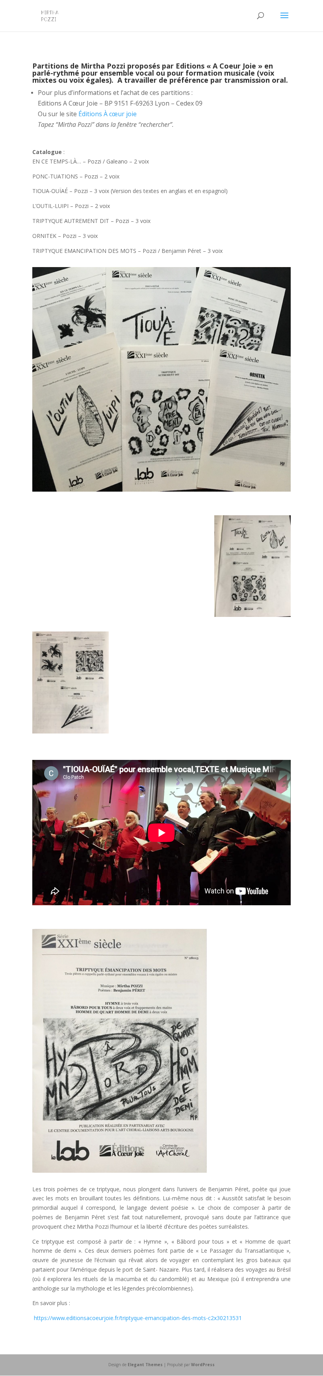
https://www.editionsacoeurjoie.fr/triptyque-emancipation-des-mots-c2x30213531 (138, 1318)
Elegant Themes (145, 1364)
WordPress (203, 1364)
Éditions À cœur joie (107, 114)
